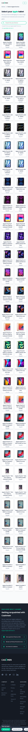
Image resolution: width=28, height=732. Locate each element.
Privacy (13, 688)
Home (3, 7)
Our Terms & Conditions (12, 646)
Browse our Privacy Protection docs (14, 641)
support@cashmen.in (8, 28)
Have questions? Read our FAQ (13, 637)
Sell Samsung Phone (22, 691)
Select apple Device (13, 7)
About (3, 685)
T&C (12, 691)
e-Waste (13, 685)
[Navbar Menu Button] (24, 3)
